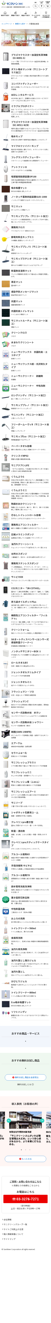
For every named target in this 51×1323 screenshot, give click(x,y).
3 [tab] (29, 1150)
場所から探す (5, 1319)
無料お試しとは (24, 1084)
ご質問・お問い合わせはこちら (25, 1181)
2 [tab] (25, 1150)
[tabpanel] (25, 1128)
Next (42, 1121)
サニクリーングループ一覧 (15, 1224)
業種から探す (15, 1319)
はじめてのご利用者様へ (46, 16)
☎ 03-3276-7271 (25, 1198)
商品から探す (25, 1319)
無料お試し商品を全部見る (27, 1077)
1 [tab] (25, 1041)
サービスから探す (36, 1320)
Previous (9, 1121)
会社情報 (7, 1219)
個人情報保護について (13, 1234)
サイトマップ (9, 1239)
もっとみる (27, 1158)
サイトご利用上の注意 (13, 1229)
